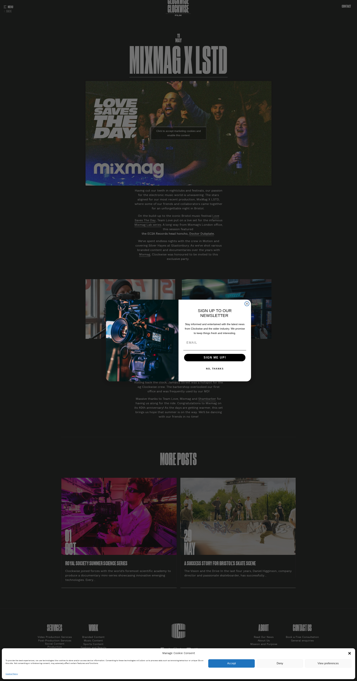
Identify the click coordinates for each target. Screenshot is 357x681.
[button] (349, 653)
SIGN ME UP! (215, 357)
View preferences (328, 663)
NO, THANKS (215, 368)
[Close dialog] (247, 303)
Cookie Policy (12, 674)
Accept (231, 663)
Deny (280, 663)
